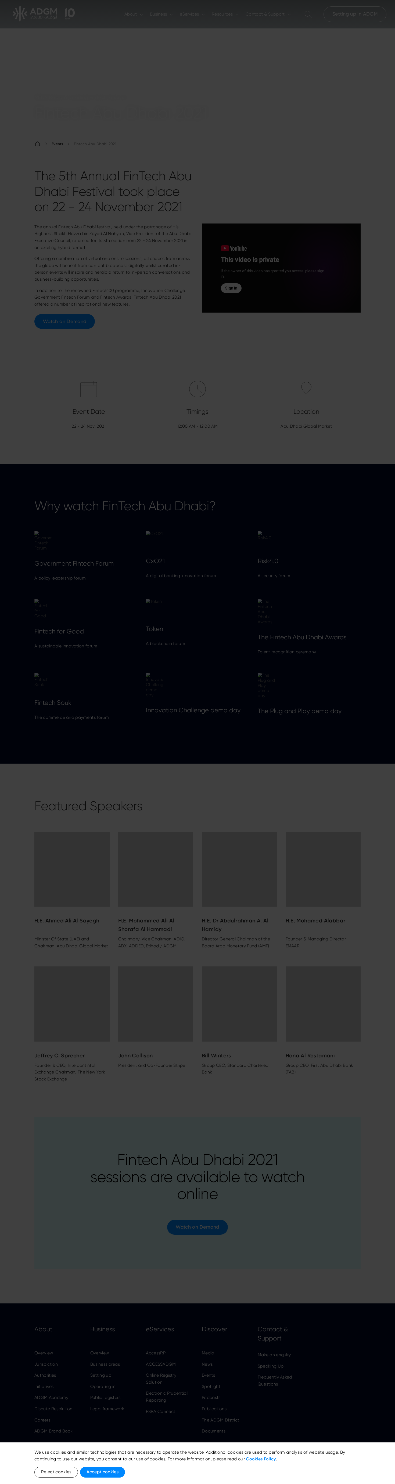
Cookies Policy (261, 1458)
